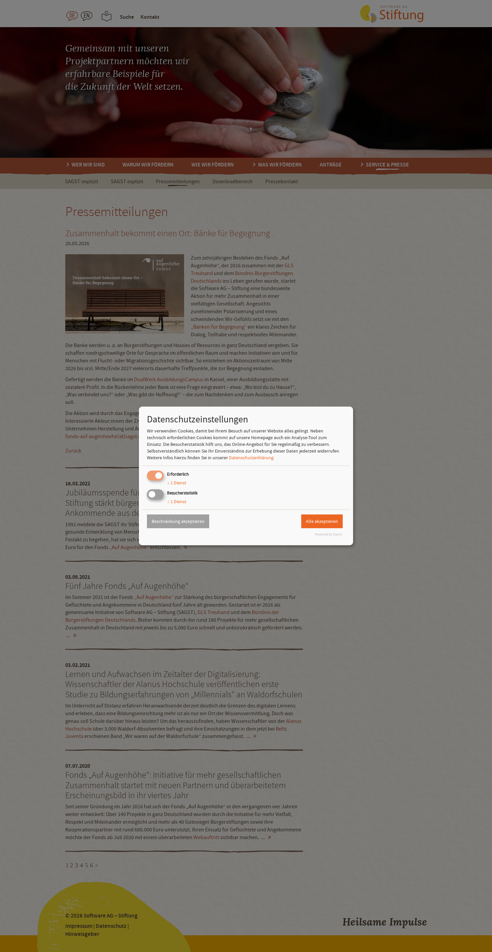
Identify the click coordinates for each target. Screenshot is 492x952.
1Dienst (176, 483)
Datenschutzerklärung (251, 458)
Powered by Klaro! (328, 534)
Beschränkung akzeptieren (178, 521)
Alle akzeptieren (322, 521)
